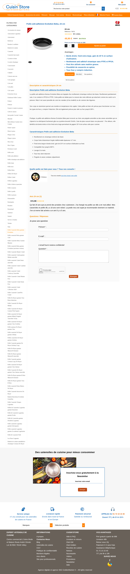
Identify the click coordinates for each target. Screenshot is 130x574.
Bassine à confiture (13, 44)
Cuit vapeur (11, 90)
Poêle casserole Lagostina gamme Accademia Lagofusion (16, 430)
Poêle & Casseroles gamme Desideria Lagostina (15, 419)
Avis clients (41, 556)
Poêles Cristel (11, 177)
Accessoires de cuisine (33, 15)
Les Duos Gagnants (13, 438)
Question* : (42, 249)
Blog (38, 542)
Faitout (9, 101)
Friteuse (10, 104)
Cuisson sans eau (12, 76)
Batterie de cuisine (13, 48)
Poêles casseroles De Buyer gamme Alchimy (15, 339)
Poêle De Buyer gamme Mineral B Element (14, 350)
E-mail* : (41, 236)
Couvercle (10, 69)
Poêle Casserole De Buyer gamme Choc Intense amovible (16, 371)
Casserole (10, 51)
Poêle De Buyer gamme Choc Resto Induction (16, 299)
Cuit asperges (11, 80)
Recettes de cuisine (74, 548)
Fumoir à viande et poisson (15, 108)
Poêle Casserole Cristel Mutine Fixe (16, 278)
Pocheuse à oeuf (12, 149)
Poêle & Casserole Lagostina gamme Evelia (16, 414)
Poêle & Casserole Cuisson (16, 15)
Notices (69, 551)
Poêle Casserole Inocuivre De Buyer (16, 393)
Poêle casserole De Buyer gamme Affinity (15, 333)
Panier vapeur (11, 127)
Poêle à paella (11, 191)
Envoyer (82, 489)
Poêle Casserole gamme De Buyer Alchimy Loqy (15, 344)
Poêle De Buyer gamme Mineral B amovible (14, 355)
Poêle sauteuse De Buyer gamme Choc (15, 328)
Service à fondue (12, 220)
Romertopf (11, 209)
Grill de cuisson (12, 111)
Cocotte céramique (13, 62)
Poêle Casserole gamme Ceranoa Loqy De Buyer (14, 360)
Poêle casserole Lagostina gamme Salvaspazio (15, 425)
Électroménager (77, 15)
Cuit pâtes (10, 87)
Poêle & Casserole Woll (14, 435)
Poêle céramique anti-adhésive (16, 159)
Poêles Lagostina (12, 181)
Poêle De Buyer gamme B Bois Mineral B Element (16, 376)
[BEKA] (117, 25)
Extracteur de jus (12, 94)
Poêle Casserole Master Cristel (16, 252)
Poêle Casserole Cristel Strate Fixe (16, 283)
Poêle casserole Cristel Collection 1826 (14, 288)
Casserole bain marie (13, 55)
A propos (40, 536)
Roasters (10, 205)
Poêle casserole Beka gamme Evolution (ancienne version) (16, 247)
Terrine (10, 223)
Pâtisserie (44, 15)
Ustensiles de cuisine (45, 545)
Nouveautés (71, 554)
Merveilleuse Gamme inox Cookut (15, 123)
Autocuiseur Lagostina (14, 33)
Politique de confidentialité (47, 551)
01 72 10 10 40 (58, 2)
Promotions (70, 559)
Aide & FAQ (71, 536)
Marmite (10, 119)
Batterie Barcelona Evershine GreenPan (16, 398)
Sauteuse (10, 212)
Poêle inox (11, 166)
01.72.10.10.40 (102, 551)
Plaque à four (11, 134)
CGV (38, 548)
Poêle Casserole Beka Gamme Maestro (16, 242)
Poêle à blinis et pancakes (15, 184)
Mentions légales (43, 554)
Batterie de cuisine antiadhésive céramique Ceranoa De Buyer (16, 443)
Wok (9, 227)
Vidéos (69, 556)
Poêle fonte (11, 163)
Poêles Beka (11, 170)
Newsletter (70, 562)
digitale (47, 570)
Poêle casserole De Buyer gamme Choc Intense (15, 366)
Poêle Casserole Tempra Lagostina (14, 403)
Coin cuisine (60, 15)
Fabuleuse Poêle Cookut (14, 97)
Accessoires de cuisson (14, 30)
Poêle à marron (12, 188)
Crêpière (10, 72)
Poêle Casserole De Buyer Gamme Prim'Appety (15, 310)
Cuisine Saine (118, 15)
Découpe (52, 15)
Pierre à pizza (11, 131)
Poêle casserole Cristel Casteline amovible (17, 267)
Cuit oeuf (10, 83)
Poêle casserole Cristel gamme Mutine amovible (16, 256)
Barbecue (10, 41)
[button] (103, 9)
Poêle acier (11, 152)
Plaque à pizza (12, 138)
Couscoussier (11, 65)
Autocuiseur (11, 37)
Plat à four (10, 142)
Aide (68, 565)
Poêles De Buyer (12, 173)
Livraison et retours (73, 539)
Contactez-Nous (43, 539)
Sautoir (10, 216)
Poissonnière (11, 198)
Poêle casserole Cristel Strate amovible (16, 261)
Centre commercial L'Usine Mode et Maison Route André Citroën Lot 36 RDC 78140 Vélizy (20, 542)
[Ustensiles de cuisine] (16, 10)
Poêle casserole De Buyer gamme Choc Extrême (15, 323)
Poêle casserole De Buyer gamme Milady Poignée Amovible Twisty (15, 316)
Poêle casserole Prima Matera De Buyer (16, 387)
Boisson (68, 15)
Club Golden (71, 545)
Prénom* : (42, 227)
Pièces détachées (89, 15)
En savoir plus (70, 74)
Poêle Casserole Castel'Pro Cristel (15, 294)
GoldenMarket (69, 570)
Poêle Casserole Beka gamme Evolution (16, 231)
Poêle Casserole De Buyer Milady (15, 304)
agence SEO (57, 570)
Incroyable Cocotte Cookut (15, 115)
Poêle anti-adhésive (13, 156)
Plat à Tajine (11, 145)
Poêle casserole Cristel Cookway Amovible (14, 272)
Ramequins (11, 202)
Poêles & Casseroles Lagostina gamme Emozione (16, 409)
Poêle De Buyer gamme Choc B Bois (16, 382)
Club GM (69, 542)
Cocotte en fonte (12, 58)
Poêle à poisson (12, 195)
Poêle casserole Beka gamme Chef (16, 236)
